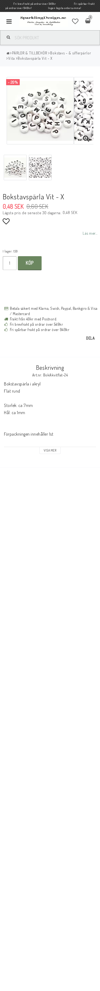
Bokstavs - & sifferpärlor (70, 53)
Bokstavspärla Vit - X (35, 58)
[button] (75, 21)
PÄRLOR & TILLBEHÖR (29, 53)
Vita (11, 58)
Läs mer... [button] (90, 233)
